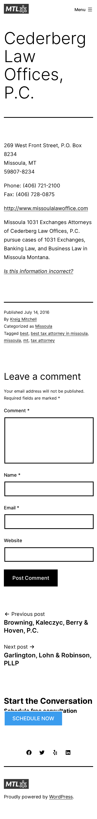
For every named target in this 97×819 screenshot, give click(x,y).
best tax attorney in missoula (59, 333)
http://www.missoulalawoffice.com (46, 208)
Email (11, 507)
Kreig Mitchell (23, 319)
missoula (12, 340)
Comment (16, 410)
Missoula (43, 326)
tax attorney (43, 340)
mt (25, 340)
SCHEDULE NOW (33, 718)
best (24, 333)
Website (13, 540)
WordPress (61, 796)
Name (12, 475)
